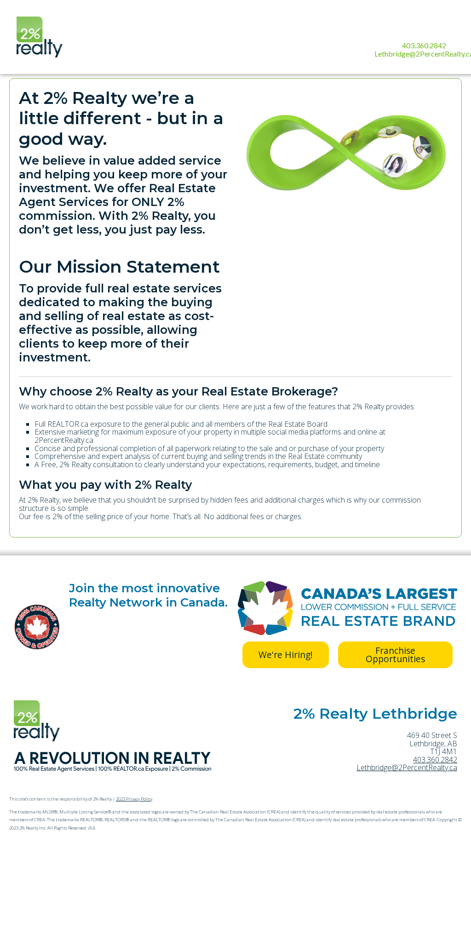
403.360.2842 (424, 45)
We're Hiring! (285, 654)
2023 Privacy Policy (134, 799)
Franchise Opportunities (395, 654)
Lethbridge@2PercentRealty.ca (406, 767)
